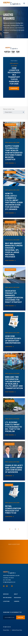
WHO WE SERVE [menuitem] (7, 597)
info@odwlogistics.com (9, 582)
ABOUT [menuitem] (16, 594)
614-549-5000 (7, 580)
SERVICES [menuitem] (5, 594)
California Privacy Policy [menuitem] (17, 630)
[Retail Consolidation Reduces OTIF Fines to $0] (14, 501)
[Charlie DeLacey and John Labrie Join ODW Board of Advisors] (14, 460)
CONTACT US (14, 558)
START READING (9, 163)
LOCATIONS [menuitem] (6, 601)
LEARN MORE (14, 88)
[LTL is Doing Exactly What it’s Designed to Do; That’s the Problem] (14, 419)
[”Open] (24, 3)
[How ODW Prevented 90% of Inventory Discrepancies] (14, 331)
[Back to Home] (11, 3)
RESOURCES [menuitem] (17, 597)
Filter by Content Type (8, 109)
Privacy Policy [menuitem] (6, 630)
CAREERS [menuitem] (16, 601)
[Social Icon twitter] (9, 586)
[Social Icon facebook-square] (7, 586)
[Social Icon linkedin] (11, 586)
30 (15, 529)
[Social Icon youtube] (4, 586)
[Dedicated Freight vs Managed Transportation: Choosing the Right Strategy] (14, 288)
